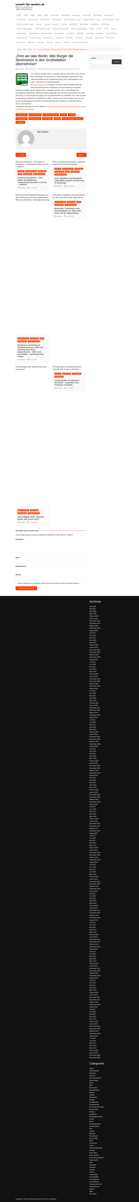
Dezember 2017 (94, 823)
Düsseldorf (93, 1097)
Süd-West (92, 1165)
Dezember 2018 (94, 794)
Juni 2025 (92, 606)
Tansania (92, 1167)
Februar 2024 (93, 645)
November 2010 (94, 1028)
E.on (64, 114)
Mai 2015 (92, 898)
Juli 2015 (92, 893)
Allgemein (92, 1073)
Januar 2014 (93, 937)
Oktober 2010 (93, 1031)
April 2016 (92, 872)
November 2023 (94, 652)
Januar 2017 (93, 850)
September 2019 (95, 773)
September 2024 (95, 628)
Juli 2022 (92, 691)
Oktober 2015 (93, 886)
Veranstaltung (94, 1182)
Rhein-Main (93, 1153)
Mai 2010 (92, 1043)
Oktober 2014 (93, 915)
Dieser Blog (55, 15)
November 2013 (94, 942)
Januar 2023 (93, 676)
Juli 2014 (92, 922)
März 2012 (92, 990)
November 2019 (94, 768)
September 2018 (95, 802)
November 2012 (94, 971)
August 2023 (93, 659)
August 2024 (93, 630)
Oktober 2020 (93, 741)
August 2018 (93, 804)
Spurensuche (93, 1160)
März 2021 (92, 729)
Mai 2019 (92, 782)
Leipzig (91, 1131)
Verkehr (92, 1189)
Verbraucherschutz (39, 174)
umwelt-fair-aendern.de (30, 4)
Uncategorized (94, 1179)
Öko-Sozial (76, 69)
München (92, 1133)
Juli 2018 (92, 806)
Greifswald (93, 1114)
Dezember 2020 (94, 737)
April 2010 (92, 1045)
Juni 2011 (92, 1012)
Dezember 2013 (94, 939)
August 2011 (93, 1007)
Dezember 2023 (94, 650)
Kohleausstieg (94, 1126)
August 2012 (93, 978)
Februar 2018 (93, 819)
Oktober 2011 (93, 1002)
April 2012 (92, 987)
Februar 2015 (93, 905)
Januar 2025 (93, 618)
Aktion (91, 1068)
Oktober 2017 (93, 828)
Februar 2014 (93, 934)
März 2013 (92, 961)
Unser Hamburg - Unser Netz (73, 118)
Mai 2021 (92, 724)
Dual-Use (41, 42)
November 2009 (94, 1057)
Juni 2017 (92, 838)
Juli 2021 (92, 720)
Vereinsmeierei (94, 1186)
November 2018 (94, 797)
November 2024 (94, 623)
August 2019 (93, 775)
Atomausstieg (22, 114)
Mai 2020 (92, 753)
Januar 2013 (93, 966)
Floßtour (92, 1112)
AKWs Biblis (73, 24)
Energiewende (35, 118)
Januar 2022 (93, 705)
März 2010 (92, 1048)
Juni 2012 (92, 983)
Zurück (22, 155)
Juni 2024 (92, 635)
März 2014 (92, 932)
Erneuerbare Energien (54, 69)
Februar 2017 (93, 847)
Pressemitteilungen (95, 1148)
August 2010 (93, 1036)
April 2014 (92, 930)
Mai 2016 (92, 869)
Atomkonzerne (35, 114)
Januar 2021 (93, 734)
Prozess (92, 1150)
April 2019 (92, 785)
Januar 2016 (93, 879)
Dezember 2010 (94, 1026)
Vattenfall (21, 122)
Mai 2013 (92, 956)
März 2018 (92, 816)
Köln (90, 1129)
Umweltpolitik (27, 174)
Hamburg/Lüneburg (95, 1116)
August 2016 (93, 862)
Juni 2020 (92, 751)
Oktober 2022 (93, 683)
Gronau (91, 29)
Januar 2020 (93, 763)
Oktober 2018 (93, 799)
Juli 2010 (92, 1038)
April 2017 (92, 843)
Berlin (34, 85)
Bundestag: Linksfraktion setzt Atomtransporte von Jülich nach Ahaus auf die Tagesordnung (67, 210)
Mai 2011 (92, 1014)
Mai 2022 (92, 696)
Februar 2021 (93, 732)
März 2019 (92, 787)
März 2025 (92, 614)
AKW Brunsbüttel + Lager (72, 20)
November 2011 (94, 1000)
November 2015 (94, 884)
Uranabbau (70, 33)
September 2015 (95, 889)
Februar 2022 (93, 703)
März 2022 (92, 700)
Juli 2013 (92, 951)
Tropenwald (93, 1174)
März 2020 (92, 758)
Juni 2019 (92, 780)
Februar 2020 (93, 761)
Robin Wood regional (96, 1157)
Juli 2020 (92, 749)
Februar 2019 (93, 790)
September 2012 (95, 975)
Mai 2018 (92, 811)
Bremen (92, 1092)
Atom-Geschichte (31, 171)
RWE (57, 118)
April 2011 (92, 1016)
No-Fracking (93, 1138)
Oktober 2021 (93, 712)
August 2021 (93, 717)
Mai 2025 (92, 609)
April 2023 (92, 669)
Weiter (80, 155)
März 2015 (92, 903)
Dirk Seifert (20, 69)
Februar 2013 (93, 963)
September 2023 (95, 657)
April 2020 (92, 756)
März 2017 (92, 845)
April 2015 (92, 901)
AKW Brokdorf (21, 20)
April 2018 (92, 814)
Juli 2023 (92, 662)
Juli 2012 (92, 980)
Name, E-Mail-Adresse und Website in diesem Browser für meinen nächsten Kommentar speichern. (49, 583)
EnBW (72, 114)
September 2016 (95, 860)
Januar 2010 (93, 1053)
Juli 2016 (92, 864)
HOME (19, 15)
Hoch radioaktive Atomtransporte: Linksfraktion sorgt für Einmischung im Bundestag (69, 180)
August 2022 (93, 688)
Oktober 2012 (93, 973)
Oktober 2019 (93, 770)
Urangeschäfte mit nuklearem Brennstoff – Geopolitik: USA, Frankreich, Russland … (66, 382)
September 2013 (95, 946)
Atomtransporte (22, 33)
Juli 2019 (92, 778)
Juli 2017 (92, 835)
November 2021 (94, 710)
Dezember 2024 (94, 621)
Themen (92, 1172)
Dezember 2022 (94, 679)
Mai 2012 (92, 985)
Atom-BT (21, 171)
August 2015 (93, 891)
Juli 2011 (92, 1009)
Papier (91, 1145)
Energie (92, 1100)
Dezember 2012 (94, 968)
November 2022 (94, 681)
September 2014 (95, 917)
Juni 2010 (92, 1041)
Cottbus (92, 1095)
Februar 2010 (93, 1050)
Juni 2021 (92, 722)
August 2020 (93, 746)
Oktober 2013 (93, 944)
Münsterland (93, 1136)
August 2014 (93, 920)
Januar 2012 (93, 995)
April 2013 (92, 959)
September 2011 (94, 1004)
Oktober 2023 (93, 655)
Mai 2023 (92, 667)
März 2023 (92, 671)
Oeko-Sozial (99, 38)
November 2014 (94, 913)
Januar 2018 (93, 821)
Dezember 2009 (94, 1055)
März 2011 (92, 1019)
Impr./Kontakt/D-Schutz (80, 42)
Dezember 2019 (94, 765)
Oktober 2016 (93, 857)
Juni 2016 (92, 867)
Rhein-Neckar (94, 1155)
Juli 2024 (92, 633)
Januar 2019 (93, 792)
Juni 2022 (92, 693)
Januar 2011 (93, 1024)
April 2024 (92, 640)
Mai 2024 (92, 638)
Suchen (93, 58)
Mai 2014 (92, 927)
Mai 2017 (92, 840)
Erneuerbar (59, 38)
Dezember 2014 (94, 910)
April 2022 (92, 698)
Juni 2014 (92, 925)
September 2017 (95, 831)
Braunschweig (94, 1090)
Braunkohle (93, 1088)
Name (18, 557)
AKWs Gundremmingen (24, 29)
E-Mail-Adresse (21, 566)
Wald (91, 1191)
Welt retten (93, 1194)
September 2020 (95, 744)
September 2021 (95, 715)
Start (90, 1162)
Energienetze (22, 118)
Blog (90, 1085)
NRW (20, 174)
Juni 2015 (92, 896)
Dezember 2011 (94, 997)
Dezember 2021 (94, 708)
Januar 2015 (93, 908)
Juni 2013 (92, 954)
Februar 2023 (93, 674)
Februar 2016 (93, 876)
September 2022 (95, 686)
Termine (92, 1170)
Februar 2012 (93, 992)
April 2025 (92, 611)
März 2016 (92, 874)
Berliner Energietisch (51, 114)
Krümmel (39, 24)
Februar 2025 (93, 616)
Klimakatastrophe (67, 69)
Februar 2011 (93, 1021)
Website (18, 575)
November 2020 (94, 739)
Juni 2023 (92, 664)
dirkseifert (22, 188)
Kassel (91, 1119)
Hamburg (42, 85)
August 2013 (93, 949)
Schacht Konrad (111, 33)
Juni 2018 (92, 809)
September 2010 (95, 1033)
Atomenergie (65, 15)
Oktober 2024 (93, 626)
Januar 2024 (93, 647)
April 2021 (92, 727)
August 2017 (93, 833)
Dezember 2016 (94, 852)
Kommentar (20, 539)
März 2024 (92, 642)
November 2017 (94, 826)
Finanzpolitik (93, 1109)
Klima (91, 1121)
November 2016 (94, 855)
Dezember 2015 (94, 881)
